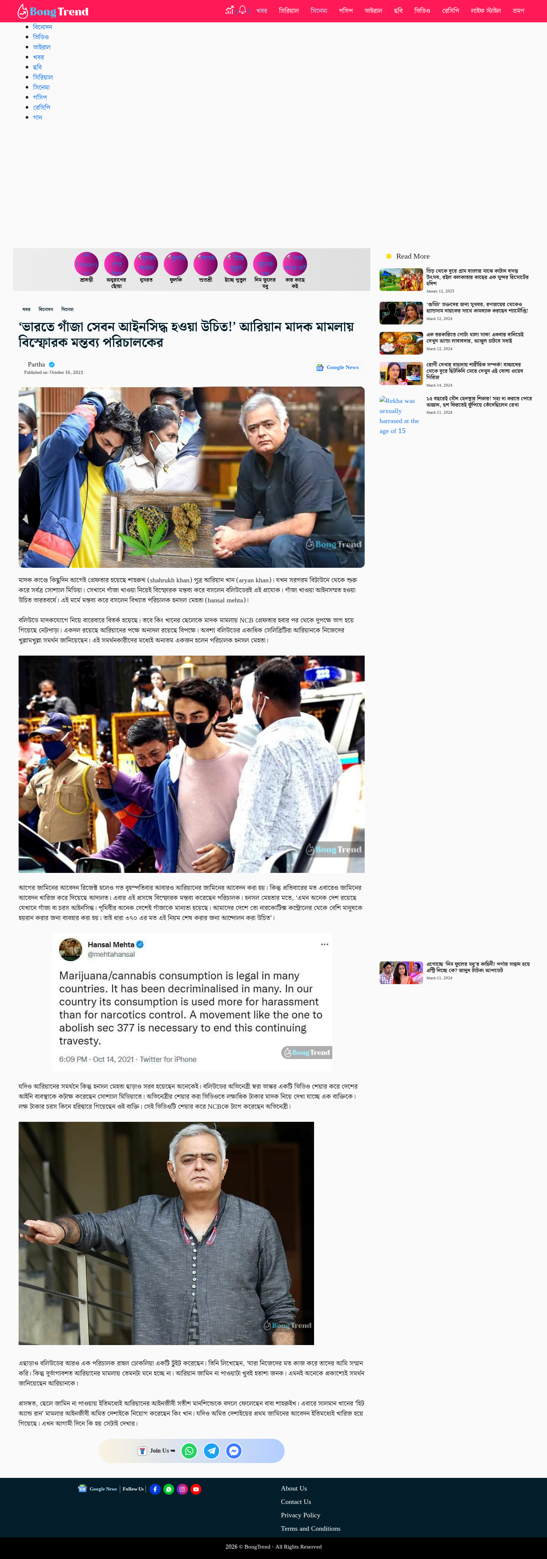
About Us (294, 1488)
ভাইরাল (373, 11)
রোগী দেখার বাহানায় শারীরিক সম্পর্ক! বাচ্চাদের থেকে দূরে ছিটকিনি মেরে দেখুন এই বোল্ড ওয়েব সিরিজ (474, 371)
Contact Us (296, 1501)
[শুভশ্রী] (206, 264)
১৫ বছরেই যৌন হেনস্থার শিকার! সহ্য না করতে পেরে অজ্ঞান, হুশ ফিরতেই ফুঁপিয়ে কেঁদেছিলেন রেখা (479, 402)
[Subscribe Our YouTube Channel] (196, 1489)
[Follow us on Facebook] (155, 1489)
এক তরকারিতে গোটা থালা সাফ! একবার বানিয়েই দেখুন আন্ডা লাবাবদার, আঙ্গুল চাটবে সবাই (475, 338)
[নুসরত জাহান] (146, 264)
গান (37, 117)
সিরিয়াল (289, 11)
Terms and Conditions (310, 1528)
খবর (261, 11)
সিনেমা (319, 11)
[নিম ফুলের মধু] (265, 264)
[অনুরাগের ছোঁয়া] (116, 264)
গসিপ (346, 11)
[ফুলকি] (176, 264)
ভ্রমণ (518, 11)
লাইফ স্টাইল (486, 11)
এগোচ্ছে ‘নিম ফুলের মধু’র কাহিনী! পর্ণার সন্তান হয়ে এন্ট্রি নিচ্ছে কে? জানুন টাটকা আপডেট (478, 967)
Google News (343, 367)
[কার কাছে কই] (295, 264)
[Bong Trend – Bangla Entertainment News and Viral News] (54, 11)
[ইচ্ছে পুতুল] (235, 264)
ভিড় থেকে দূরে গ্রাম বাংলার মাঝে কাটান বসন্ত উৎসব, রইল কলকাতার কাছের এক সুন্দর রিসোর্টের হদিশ (477, 277)
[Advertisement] (273, 185)
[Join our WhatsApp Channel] (169, 1489)
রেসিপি (450, 11)
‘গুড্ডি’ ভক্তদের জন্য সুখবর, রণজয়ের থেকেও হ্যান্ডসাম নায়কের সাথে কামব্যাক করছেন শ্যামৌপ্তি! (477, 308)
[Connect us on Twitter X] (182, 1489)
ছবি (398, 11)
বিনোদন (42, 27)
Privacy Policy (300, 1515)
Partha (36, 364)
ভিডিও (422, 11)
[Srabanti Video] (87, 264)
